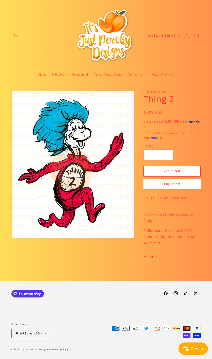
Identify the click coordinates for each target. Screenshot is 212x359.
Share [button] (152, 257)
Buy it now (172, 184)
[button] (16, 36)
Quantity (148, 146)
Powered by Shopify (60, 349)
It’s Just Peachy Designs (34, 349)
